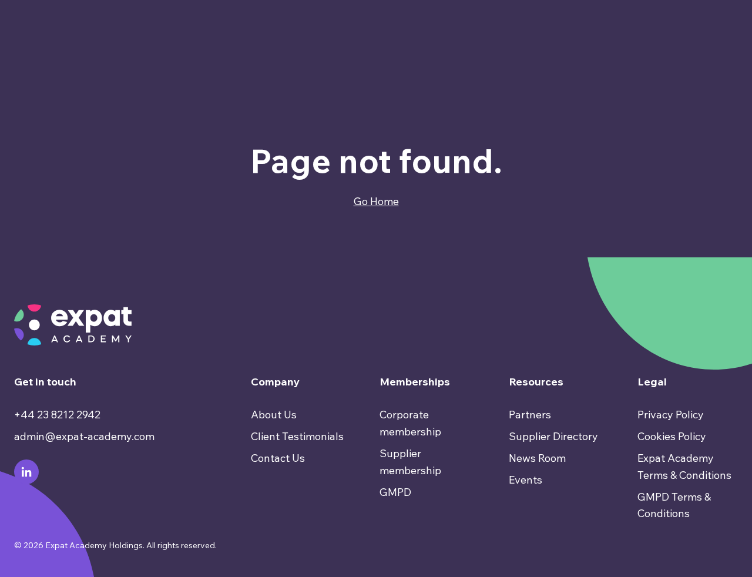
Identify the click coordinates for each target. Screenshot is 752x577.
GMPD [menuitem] (395, 492)
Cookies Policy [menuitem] (671, 436)
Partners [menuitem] (530, 414)
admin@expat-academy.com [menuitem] (84, 436)
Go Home (376, 201)
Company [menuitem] (275, 381)
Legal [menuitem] (652, 381)
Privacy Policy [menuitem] (670, 414)
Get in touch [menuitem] (45, 381)
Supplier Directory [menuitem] (553, 436)
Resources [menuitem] (536, 381)
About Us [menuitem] (274, 414)
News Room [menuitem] (537, 458)
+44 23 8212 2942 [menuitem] (57, 414)
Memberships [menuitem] (415, 381)
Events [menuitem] (525, 480)
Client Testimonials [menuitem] (297, 436)
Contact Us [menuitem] (278, 458)
